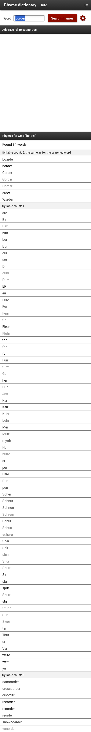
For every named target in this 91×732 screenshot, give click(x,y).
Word (7, 18)
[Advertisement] (45, 82)
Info (44, 5)
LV (86, 5)
